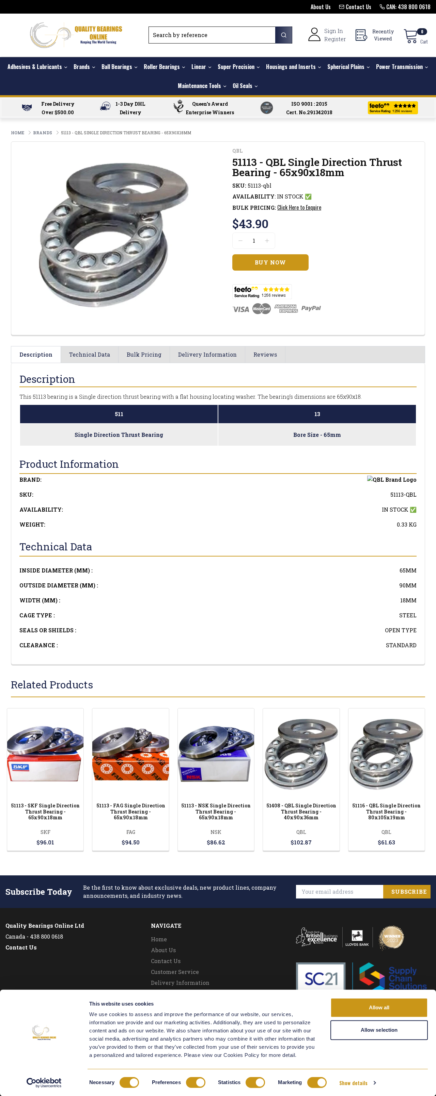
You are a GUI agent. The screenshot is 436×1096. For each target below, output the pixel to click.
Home (159, 939)
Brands (82, 67)
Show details (353, 1082)
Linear (198, 67)
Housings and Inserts (291, 67)
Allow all (379, 1007)
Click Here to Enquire (299, 207)
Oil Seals (242, 86)
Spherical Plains (345, 67)
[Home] (76, 35)
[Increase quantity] (267, 241)
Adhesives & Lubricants (34, 67)
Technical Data (89, 354)
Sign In (333, 30)
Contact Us (21, 947)
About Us (163, 950)
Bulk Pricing (144, 354)
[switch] (195, 1082)
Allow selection (379, 1030)
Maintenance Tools (199, 86)
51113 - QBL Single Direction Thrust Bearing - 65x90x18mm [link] (126, 132)
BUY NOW (45, 762)
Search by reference (180, 34)
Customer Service (175, 971)
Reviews (265, 354)
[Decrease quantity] (240, 241)
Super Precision (236, 67)
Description (35, 354)
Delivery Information (207, 354)
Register (335, 38)
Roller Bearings (162, 67)
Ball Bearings (117, 67)
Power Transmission (399, 67)
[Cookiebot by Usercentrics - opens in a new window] (44, 1083)
